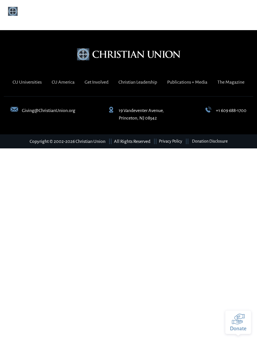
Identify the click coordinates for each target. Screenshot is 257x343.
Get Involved (96, 82)
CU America (63, 82)
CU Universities (27, 82)
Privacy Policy (170, 141)
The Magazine (230, 82)
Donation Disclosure (210, 141)
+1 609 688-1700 (231, 110)
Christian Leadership (137, 82)
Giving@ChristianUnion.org (48, 110)
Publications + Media (187, 82)
